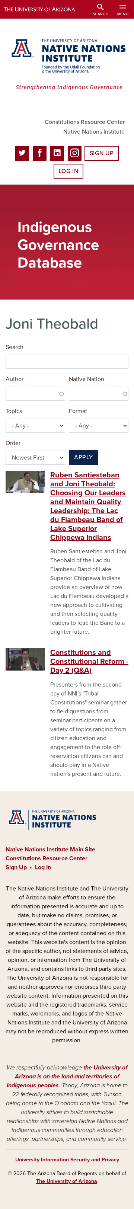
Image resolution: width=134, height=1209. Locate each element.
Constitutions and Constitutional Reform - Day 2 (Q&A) (89, 661)
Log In (69, 171)
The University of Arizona (66, 1181)
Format (78, 411)
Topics (14, 411)
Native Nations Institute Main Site (50, 849)
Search (14, 347)
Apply (83, 457)
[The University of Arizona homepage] (45, 9)
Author (14, 379)
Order (13, 443)
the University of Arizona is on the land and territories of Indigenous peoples (67, 1076)
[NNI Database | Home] (67, 65)
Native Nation (86, 379)
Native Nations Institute (94, 131)
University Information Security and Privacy (67, 1160)
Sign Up (102, 153)
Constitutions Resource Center (85, 122)
